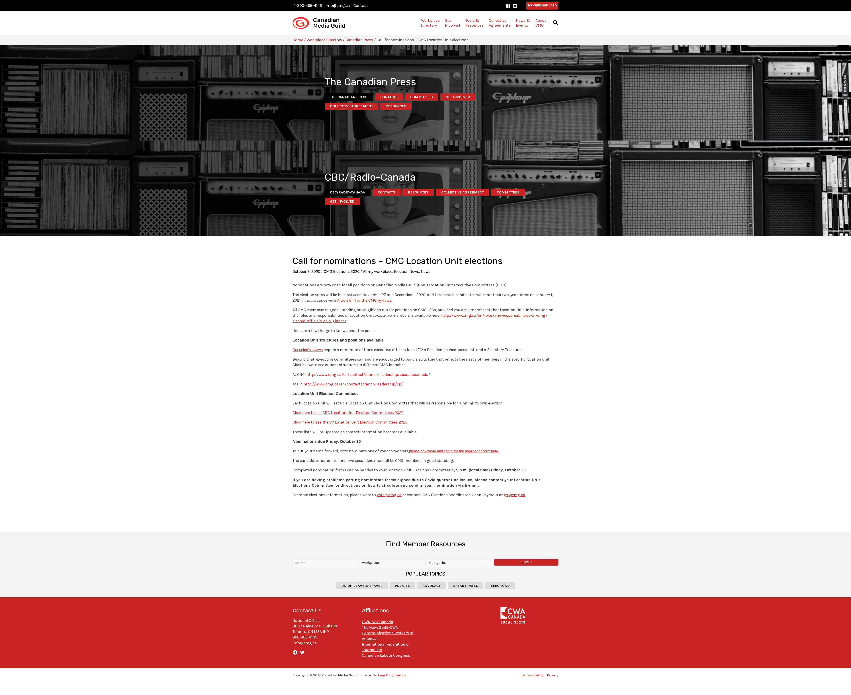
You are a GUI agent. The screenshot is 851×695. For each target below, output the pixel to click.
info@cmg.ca (338, 5)
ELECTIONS (500, 586)
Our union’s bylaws (308, 350)
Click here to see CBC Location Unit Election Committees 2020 (348, 412)
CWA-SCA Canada (377, 621)
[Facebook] (508, 6)
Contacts (389, 97)
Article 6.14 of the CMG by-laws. (364, 300)
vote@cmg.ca (389, 494)
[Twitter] (515, 6)
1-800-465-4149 (308, 5)
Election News (406, 271)
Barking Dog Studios (389, 675)
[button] (542, 6)
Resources (396, 106)
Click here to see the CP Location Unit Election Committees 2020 (350, 422)
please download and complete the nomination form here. (454, 451)
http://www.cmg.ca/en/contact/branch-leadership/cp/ (353, 384)
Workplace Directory (324, 39)
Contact (360, 5)
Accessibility (533, 675)
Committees (421, 97)
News (425, 271)
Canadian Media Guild (329, 23)
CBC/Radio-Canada (347, 192)
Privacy (552, 675)
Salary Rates (465, 586)
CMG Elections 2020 (341, 271)
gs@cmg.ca (514, 494)
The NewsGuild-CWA (380, 627)
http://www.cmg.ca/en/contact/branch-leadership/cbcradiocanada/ (368, 374)
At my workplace (377, 271)
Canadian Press (359, 39)
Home (298, 39)
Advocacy (431, 586)
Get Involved (458, 97)
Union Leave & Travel (362, 586)
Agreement (351, 106)
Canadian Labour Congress (386, 655)
